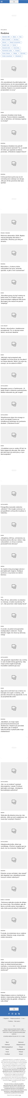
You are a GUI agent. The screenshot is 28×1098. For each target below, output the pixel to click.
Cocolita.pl (7, 1054)
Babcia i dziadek (6, 39)
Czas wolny (16, 47)
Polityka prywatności (15, 1018)
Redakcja (10, 1021)
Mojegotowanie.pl (21, 1044)
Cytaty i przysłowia (7, 56)
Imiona (14, 45)
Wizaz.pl (21, 1051)
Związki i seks (5, 45)
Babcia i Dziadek (5, 899)
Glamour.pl (20, 1042)
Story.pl (21, 1054)
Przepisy (17, 50)
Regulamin (6, 1018)
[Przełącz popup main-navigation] (1, 1)
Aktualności (18, 56)
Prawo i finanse (6, 53)
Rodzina (3, 143)
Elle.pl (7, 1042)
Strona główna (4, 29)
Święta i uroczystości (15, 42)
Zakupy (15, 53)
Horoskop (16, 39)
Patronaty (22, 53)
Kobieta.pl (7, 1044)
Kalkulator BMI (6, 36)
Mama (14, 36)
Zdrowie (4, 42)
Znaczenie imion (6, 47)
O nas (23, 1018)
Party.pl (21, 1047)
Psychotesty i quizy (7, 50)
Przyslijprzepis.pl (21, 1049)
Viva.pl (7, 1051)
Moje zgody (17, 1021)
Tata (20, 36)
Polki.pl (7, 1049)
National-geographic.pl (7, 1047)
